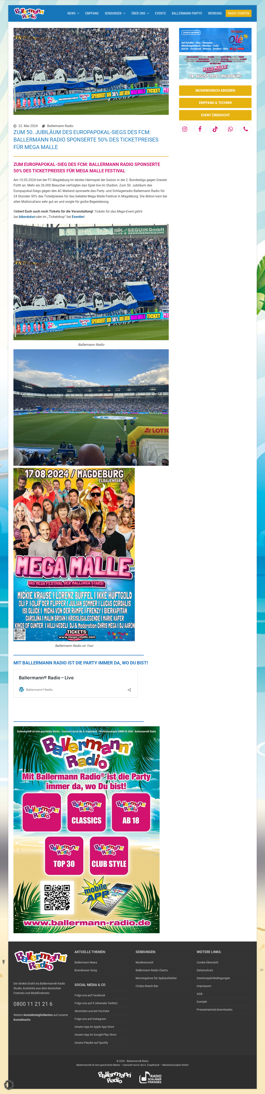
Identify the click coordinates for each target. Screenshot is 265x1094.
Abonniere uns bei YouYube (92, 1011)
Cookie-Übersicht (207, 962)
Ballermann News (86, 962)
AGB (199, 994)
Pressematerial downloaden (214, 1009)
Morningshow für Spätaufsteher (156, 978)
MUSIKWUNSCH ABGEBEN (215, 90)
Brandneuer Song (86, 970)
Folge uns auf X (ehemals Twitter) (96, 1003)
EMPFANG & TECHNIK (215, 103)
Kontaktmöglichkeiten (38, 1015)
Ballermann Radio (60, 126)
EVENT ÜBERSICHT (215, 115)
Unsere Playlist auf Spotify (91, 1042)
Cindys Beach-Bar (147, 986)
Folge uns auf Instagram (90, 1019)
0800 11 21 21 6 (33, 1004)
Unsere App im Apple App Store (94, 1026)
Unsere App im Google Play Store (95, 1034)
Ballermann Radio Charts (152, 970)
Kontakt (202, 1001)
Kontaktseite (21, 1019)
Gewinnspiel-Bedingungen (213, 978)
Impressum (204, 986)
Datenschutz (205, 970)
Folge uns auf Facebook (90, 995)
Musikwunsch (144, 962)
